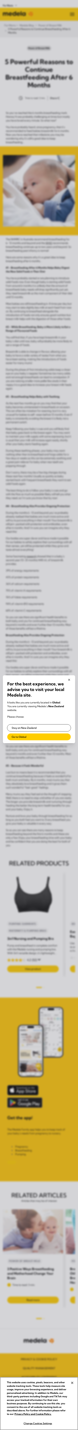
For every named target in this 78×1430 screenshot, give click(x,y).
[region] (39, 1403)
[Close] (72, 1383)
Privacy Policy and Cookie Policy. (33, 1414)
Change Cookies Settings (38, 1423)
